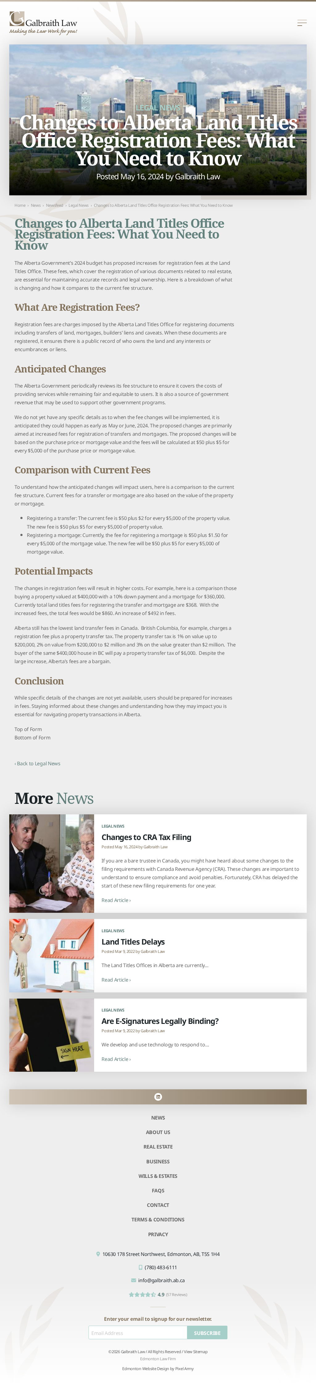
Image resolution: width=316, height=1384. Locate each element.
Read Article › (116, 900)
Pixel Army (184, 1368)
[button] (302, 23)
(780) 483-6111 (161, 1266)
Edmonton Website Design (145, 1368)
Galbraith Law (197, 175)
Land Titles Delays (133, 941)
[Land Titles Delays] (51, 955)
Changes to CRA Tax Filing (146, 836)
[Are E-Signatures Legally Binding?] (51, 1035)
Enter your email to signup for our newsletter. (158, 1318)
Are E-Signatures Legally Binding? (160, 1020)
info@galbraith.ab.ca (161, 1279)
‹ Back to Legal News (37, 762)
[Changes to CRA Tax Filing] (51, 863)
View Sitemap (195, 1351)
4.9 (172, 1294)
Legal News (158, 107)
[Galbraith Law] (43, 22)
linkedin (158, 1097)
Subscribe (207, 1332)
